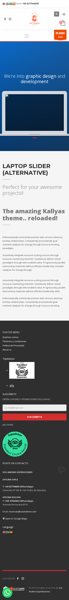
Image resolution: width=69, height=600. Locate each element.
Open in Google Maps (16, 518)
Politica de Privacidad (13, 345)
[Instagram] (10, 19)
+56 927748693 (30, 3)
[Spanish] (11, 532)
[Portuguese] (7, 532)
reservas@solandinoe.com (22, 511)
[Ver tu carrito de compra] (62, 23)
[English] (4, 532)
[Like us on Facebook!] (17, 578)
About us (7, 349)
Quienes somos (11, 337)
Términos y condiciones (14, 341)
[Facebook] (5, 19)
